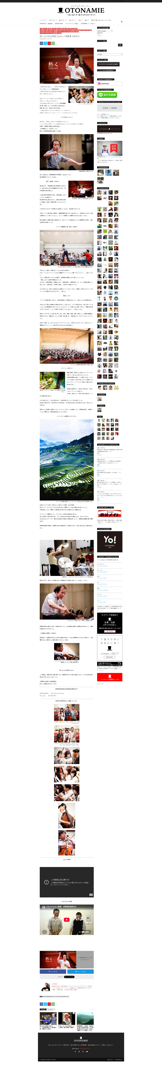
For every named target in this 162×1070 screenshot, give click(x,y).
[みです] (116, 360)
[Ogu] (107, 420)
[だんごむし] (105, 343)
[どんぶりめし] (107, 424)
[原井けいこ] (116, 293)
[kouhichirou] (112, 424)
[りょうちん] (105, 270)
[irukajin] (107, 438)
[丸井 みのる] (99, 332)
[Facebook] (115, 1)
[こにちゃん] (99, 231)
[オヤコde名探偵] (99, 376)
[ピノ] (99, 349)
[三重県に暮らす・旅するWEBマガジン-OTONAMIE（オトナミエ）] (81, 10)
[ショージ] (99, 276)
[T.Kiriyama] (111, 287)
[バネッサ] (103, 420)
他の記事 (43, 1009)
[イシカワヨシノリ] (99, 248)
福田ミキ (99, 466)
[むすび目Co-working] (111, 376)
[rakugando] (98, 438)
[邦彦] (99, 265)
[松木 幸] (111, 237)
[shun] (111, 215)
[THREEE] (112, 429)
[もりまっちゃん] (111, 231)
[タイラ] (99, 293)
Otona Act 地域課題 (46, 23)
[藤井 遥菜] (111, 315)
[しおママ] (105, 209)
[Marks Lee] (98, 429)
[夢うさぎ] (116, 282)
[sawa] (99, 243)
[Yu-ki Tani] (111, 332)
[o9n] (99, 365)
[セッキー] (105, 282)
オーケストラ (49, 996)
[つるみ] (116, 343)
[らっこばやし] (116, 254)
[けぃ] (105, 220)
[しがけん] (99, 360)
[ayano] (111, 349)
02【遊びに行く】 (47, 27)
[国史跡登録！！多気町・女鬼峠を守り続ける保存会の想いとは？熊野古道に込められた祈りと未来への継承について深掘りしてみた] (85, 1018)
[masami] (116, 309)
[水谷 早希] (105, 354)
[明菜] (99, 337)
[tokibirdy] (111, 282)
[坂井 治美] (116, 276)
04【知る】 (54, 28)
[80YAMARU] (111, 343)
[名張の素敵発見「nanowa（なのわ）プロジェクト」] (105, 265)
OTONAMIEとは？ (119, 1059)
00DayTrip (79, 1024)
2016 (44, 996)
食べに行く (52, 20)
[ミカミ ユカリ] (99, 388)
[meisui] (111, 293)
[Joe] (99, 254)
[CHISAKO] (116, 287)
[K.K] (111, 360)
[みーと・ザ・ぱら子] (105, 231)
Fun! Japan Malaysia (102, 572)
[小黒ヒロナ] (99, 209)
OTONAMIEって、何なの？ (88, 23)
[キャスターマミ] (116, 192)
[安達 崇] (105, 276)
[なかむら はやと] (116, 304)
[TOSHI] (99, 220)
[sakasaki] (105, 254)
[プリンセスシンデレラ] (111, 198)
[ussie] (105, 321)
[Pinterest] (49, 43)
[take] (112, 438)
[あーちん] (111, 276)
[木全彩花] (99, 270)
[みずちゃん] (111, 326)
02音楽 (49, 28)
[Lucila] (111, 243)
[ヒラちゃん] (103, 438)
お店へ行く (72, 20)
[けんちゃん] (98, 424)
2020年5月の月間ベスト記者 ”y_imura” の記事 (83, 30)
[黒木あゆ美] (116, 243)
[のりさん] (111, 304)
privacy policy (100, 683)
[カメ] (111, 371)
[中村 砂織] (105, 360)
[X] (120, 1)
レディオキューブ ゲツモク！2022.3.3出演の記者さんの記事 (50, 33)
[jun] (99, 226)
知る (80, 20)
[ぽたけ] (105, 237)
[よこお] (112, 433)
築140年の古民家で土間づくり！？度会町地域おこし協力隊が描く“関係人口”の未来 (48, 1027)
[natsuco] (116, 220)
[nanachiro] (105, 215)
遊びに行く (62, 20)
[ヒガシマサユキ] (111, 388)
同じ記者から (51, 1009)
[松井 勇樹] (116, 198)
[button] (121, 22)
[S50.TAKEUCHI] (111, 259)
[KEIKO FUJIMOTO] (116, 321)
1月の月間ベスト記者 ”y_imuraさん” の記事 (65, 30)
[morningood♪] (116, 429)
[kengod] (103, 429)
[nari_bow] (116, 172)
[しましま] (105, 332)
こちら (109, 118)
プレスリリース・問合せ (71, 23)
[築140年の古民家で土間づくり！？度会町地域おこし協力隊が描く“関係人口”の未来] (48, 1018)
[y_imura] (111, 209)
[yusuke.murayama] (100, 172)
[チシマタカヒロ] (116, 265)
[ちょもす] (116, 332)
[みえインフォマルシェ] (105, 293)
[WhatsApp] (53, 43)
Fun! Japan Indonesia (102, 566)
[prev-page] (91, 1009)
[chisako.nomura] (105, 371)
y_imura (44, 38)
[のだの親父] (98, 433)
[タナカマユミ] (116, 231)
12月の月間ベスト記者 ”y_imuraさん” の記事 (48, 30)
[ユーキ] (99, 298)
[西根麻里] (111, 220)
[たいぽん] (99, 304)
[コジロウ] (99, 410)
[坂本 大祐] (99, 399)
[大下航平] (105, 304)
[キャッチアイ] (99, 354)
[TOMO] (116, 248)
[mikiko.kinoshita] (105, 259)
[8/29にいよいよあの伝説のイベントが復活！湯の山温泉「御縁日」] (66, 1018)
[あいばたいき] (99, 343)
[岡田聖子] (99, 192)
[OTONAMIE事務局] (98, 420)
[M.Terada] (116, 354)
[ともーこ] (100, 180)
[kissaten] (116, 298)
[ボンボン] (116, 424)
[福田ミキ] (108, 172)
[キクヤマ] (116, 326)
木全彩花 (99, 455)
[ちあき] (99, 287)
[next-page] (93, 1009)
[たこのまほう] (99, 237)
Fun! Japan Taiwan (101, 578)
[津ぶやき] (111, 254)
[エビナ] (116, 337)
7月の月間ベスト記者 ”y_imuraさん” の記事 (48, 31)
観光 (86, 20)
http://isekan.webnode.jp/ (57, 693)
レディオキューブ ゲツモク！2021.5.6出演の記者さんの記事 (67, 31)
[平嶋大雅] (99, 309)
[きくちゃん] (105, 248)
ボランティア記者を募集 (111, 157)
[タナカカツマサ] (111, 309)
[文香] (105, 326)
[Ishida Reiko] (105, 365)
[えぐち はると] (116, 237)
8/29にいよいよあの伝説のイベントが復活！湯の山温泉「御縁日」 (66, 1026)
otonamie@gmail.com (84, 1048)
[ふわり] (99, 321)
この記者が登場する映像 (70, 989)
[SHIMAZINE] (105, 198)
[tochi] (116, 259)
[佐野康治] (105, 192)
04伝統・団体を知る (66, 28)
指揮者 (67, 996)
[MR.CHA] (116, 315)
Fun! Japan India (101, 602)
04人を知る (59, 28)
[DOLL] (105, 226)
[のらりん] (105, 287)
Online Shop (59, 23)
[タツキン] (111, 265)
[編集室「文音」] (99, 326)
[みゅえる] (111, 321)
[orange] (116, 203)
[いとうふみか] (105, 349)
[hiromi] (116, 209)
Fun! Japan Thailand (102, 584)
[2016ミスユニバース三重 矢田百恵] (111, 337)
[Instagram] (118, 1)
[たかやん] (111, 226)
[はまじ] (111, 192)
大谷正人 (63, 996)
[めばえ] (111, 365)
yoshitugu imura (56, 986)
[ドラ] (107, 429)
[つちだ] (105, 298)
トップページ (43, 20)
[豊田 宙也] (103, 433)
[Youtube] (123, 1)
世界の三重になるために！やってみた (101, 20)
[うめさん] (116, 349)
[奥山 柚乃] (99, 371)
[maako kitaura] (105, 388)
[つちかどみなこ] (116, 215)
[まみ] (116, 420)
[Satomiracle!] (105, 337)
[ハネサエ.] (99, 198)
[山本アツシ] (105, 243)
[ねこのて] (107, 433)
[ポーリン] (105, 376)
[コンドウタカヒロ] (116, 376)
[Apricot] (116, 388)
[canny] (99, 282)
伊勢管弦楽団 (55, 996)
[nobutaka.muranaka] (111, 354)
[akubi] (111, 270)
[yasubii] (111, 248)
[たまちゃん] (105, 309)
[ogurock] (99, 215)
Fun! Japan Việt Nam (102, 596)
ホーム (41, 27)
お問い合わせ (110, 1059)
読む (111, 451)
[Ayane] (99, 315)
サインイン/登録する (54, 1)
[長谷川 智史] (116, 365)
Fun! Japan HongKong (102, 590)
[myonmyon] (111, 298)
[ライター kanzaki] (111, 203)
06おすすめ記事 (74, 28)
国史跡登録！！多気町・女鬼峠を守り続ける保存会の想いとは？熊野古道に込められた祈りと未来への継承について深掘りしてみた (85, 1028)
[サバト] (99, 259)
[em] (116, 371)
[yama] (105, 315)
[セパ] (116, 226)
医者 (59, 996)
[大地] (116, 433)
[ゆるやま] (116, 270)
